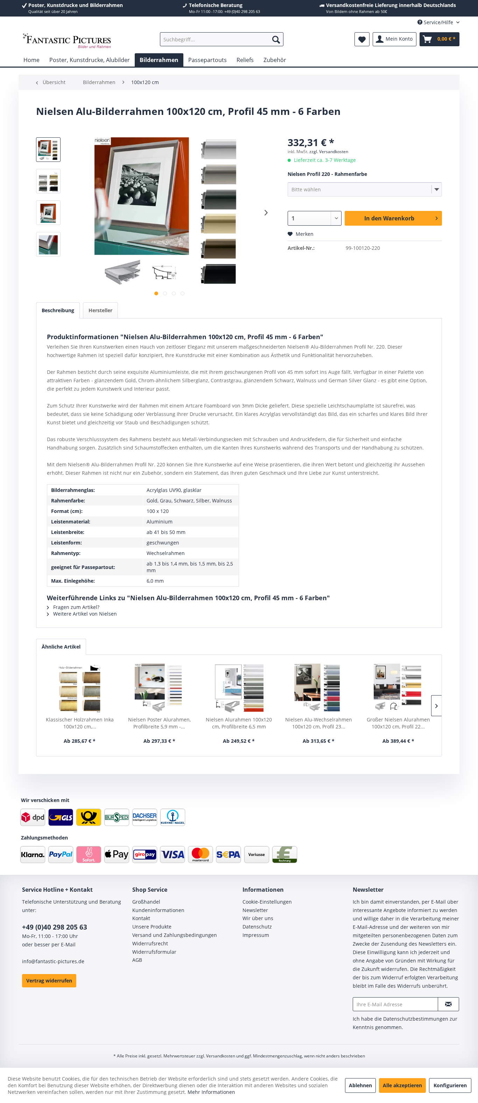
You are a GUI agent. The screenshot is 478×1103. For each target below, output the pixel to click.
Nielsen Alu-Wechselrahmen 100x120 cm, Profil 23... (318, 723)
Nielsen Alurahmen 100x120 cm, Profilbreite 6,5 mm (239, 723)
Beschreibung (58, 310)
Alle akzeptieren (402, 1085)
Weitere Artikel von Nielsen (84, 613)
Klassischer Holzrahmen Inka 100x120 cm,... (80, 723)
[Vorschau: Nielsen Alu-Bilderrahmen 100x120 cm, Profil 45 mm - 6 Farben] (48, 181)
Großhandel (146, 901)
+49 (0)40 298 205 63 (54, 927)
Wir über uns (257, 918)
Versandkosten (220, 1056)
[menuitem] (221, 39)
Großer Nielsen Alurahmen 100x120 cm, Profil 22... (398, 723)
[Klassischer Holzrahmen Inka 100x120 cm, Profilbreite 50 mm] (79, 688)
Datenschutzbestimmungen (415, 1018)
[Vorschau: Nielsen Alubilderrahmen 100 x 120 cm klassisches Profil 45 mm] (48, 149)
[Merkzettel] (362, 39)
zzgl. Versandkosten (328, 152)
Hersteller (100, 310)
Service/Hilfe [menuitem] (438, 22)
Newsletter (255, 910)
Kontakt (141, 918)
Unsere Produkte (151, 926)
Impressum (255, 935)
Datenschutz (257, 926)
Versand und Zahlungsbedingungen (174, 935)
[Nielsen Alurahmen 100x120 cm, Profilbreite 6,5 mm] (239, 688)
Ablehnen (360, 1085)
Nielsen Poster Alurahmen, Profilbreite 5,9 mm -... (159, 723)
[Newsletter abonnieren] (448, 1004)
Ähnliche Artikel (61, 646)
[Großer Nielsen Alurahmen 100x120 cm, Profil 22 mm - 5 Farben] (398, 688)
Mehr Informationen (211, 1092)
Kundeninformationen (158, 910)
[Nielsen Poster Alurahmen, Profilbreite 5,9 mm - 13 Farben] (159, 688)
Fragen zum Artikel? (75, 607)
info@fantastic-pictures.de (53, 961)
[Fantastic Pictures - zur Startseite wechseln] (67, 41)
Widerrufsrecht (150, 943)
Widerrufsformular (154, 951)
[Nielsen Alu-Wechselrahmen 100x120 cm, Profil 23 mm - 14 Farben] (318, 688)
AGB (137, 960)
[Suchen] (276, 39)
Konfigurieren (450, 1085)
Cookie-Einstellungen (267, 901)
